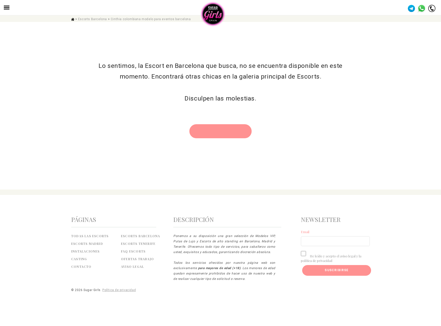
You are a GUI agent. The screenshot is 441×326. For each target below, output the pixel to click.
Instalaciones (85, 251)
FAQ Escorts (133, 251)
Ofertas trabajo (137, 259)
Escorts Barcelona (92, 19)
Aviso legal (132, 267)
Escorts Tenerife (138, 244)
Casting (79, 259)
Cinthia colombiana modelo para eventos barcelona (151, 19)
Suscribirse (336, 270)
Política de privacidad (119, 290)
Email (305, 232)
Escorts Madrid (87, 244)
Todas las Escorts (89, 236)
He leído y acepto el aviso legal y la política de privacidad (331, 258)
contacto (81, 267)
